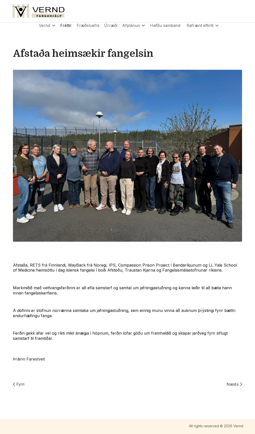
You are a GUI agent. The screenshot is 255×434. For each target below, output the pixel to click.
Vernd (44, 25)
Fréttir (66, 25)
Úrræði (110, 25)
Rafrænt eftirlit (200, 25)
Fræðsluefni (88, 25)
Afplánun (131, 25)
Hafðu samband (165, 25)
